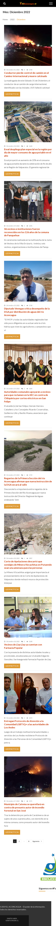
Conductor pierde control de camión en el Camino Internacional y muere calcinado (26, 74)
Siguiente (35, 841)
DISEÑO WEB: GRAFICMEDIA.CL (12, 919)
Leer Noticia (12, 94)
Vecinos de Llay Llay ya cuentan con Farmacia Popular (23, 646)
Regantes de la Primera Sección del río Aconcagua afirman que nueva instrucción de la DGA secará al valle (28, 481)
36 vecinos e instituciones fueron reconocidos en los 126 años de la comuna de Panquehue (26, 232)
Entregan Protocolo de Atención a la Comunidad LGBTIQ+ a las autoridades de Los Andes (26, 724)
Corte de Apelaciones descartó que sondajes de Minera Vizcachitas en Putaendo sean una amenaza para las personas (28, 564)
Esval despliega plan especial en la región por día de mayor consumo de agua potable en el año (28, 152)
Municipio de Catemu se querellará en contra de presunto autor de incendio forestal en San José (24, 807)
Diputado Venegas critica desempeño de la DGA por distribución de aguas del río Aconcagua (27, 311)
